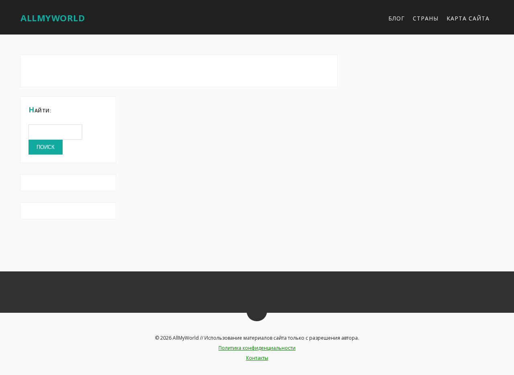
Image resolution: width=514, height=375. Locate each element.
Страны (426, 18)
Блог (396, 18)
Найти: (40, 109)
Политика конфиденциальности (257, 347)
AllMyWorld (52, 18)
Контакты (257, 358)
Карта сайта (468, 18)
